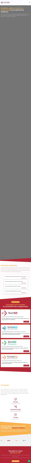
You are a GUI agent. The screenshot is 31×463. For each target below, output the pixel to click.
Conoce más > (23, 278)
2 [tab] (2, 257)
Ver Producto (26, 321)
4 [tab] (4, 257)
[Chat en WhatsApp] (29, 461)
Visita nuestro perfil (15, 461)
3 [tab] (3, 257)
